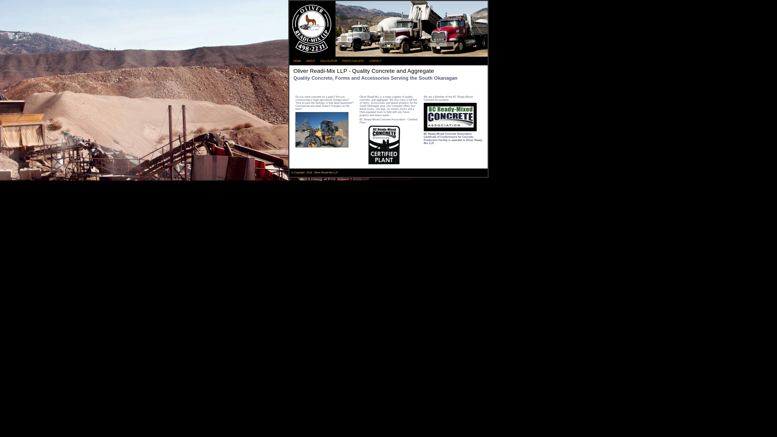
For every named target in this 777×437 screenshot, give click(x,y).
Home (297, 61)
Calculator (328, 61)
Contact (375, 61)
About (310, 61)
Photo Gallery (353, 61)
